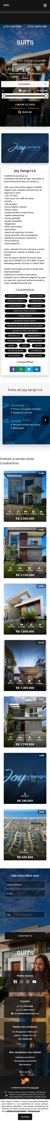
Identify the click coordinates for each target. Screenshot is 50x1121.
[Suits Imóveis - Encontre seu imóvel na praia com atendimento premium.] (25, 43)
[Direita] (45, 420)
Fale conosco (25, 1064)
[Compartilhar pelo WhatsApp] (21, 369)
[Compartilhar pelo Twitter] (29, 369)
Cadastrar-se (25, 936)
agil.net (35, 1088)
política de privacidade (16, 1111)
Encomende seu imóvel (25, 1061)
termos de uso (34, 1111)
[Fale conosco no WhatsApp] (21, 982)
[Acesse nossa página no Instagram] (27, 982)
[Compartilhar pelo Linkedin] (37, 369)
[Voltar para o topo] (6, 1095)
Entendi (25, 1117)
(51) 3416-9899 (13, 26)
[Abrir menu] (45, 5)
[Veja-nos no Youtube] (34, 982)
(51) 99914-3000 (39, 26)
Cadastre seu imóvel (25, 1057)
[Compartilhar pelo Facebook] (13, 369)
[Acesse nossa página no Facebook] (15, 982)
